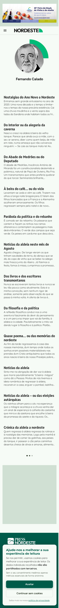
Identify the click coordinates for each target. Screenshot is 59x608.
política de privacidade (39, 600)
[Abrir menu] (5, 30)
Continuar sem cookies (29, 593)
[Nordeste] (28, 30)
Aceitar (29, 584)
